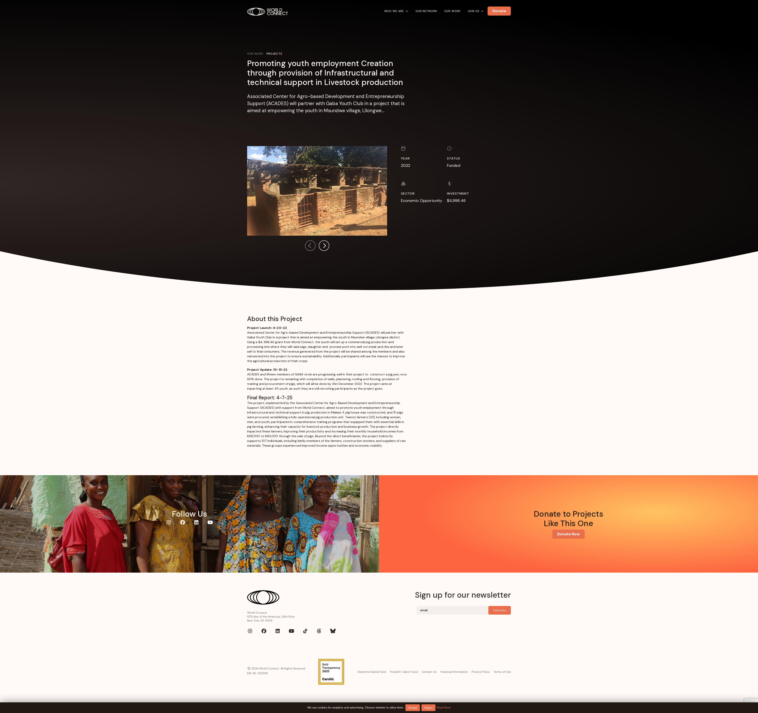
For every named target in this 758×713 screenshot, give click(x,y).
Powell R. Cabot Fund (404, 672)
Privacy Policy (481, 672)
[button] (324, 246)
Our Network (426, 11)
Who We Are (394, 11)
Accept (412, 707)
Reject (428, 707)
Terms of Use (502, 672)
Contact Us (429, 672)
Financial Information (454, 672)
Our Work (452, 11)
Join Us (473, 11)
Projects (274, 53)
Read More (444, 707)
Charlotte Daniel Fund (371, 672)
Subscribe (499, 610)
